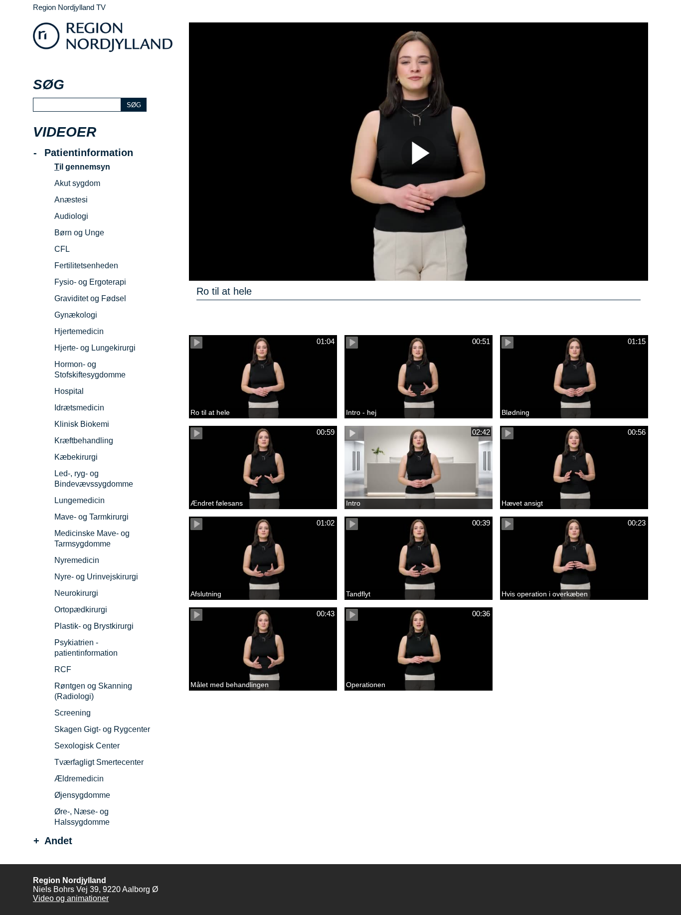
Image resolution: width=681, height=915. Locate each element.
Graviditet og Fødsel (90, 298)
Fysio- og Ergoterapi (90, 282)
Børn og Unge (79, 232)
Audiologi (71, 216)
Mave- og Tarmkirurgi (91, 517)
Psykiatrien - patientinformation (86, 647)
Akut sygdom (77, 183)
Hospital (69, 391)
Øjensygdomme (82, 795)
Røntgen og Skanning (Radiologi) (93, 691)
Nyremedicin (76, 560)
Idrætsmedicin (79, 407)
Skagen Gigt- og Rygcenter (102, 729)
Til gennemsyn (82, 167)
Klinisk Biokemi (81, 424)
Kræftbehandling (83, 440)
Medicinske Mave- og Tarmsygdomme (92, 538)
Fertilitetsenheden (86, 265)
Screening (72, 713)
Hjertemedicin (79, 331)
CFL (62, 249)
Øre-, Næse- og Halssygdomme (82, 816)
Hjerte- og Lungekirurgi (95, 348)
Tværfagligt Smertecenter (99, 762)
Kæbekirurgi (76, 457)
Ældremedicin (79, 778)
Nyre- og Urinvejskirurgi (96, 576)
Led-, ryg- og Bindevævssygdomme (93, 478)
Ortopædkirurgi (80, 609)
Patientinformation (88, 153)
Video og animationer (71, 898)
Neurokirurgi (76, 593)
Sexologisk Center (87, 745)
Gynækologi (75, 315)
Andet (58, 841)
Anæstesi (71, 199)
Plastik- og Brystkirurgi (94, 626)
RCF (62, 669)
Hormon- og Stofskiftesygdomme (90, 369)
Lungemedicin (79, 500)
